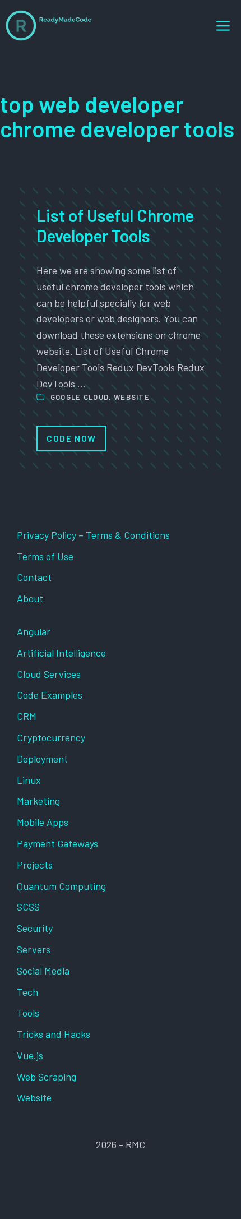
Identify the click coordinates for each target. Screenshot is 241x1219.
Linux (29, 780)
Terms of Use (45, 556)
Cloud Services (49, 674)
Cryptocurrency (51, 737)
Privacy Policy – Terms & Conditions (93, 535)
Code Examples (49, 695)
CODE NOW (71, 438)
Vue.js (30, 1055)
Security (35, 928)
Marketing (38, 801)
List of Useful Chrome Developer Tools (115, 225)
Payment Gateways (57, 843)
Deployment (42, 758)
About (30, 598)
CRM (26, 716)
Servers (33, 949)
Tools (28, 1012)
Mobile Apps (42, 822)
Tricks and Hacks (53, 1034)
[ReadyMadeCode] (49, 25)
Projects (35, 864)
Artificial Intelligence (61, 653)
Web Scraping (46, 1076)
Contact (34, 577)
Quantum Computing (61, 886)
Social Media (43, 970)
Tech (27, 992)
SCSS (28, 907)
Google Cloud (79, 397)
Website (132, 397)
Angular (33, 631)
